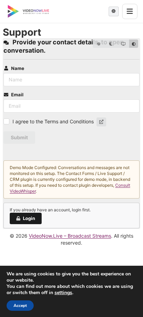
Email (17, 94)
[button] (101, 121)
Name (17, 68)
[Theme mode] (114, 11)
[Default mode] (133, 43)
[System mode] (123, 43)
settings (63, 293)
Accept (20, 305)
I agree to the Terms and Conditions (53, 121)
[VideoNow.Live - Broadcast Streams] (28, 11)
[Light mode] (99, 43)
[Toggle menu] (129, 11)
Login (29, 218)
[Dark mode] (111, 43)
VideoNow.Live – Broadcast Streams (70, 236)
